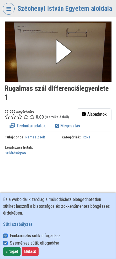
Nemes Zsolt (35, 137)
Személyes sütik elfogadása (34, 243)
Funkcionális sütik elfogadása (35, 235)
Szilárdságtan (15, 153)
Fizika (86, 137)
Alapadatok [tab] (96, 114)
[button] (58, 52)
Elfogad (12, 251)
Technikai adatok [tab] (30, 126)
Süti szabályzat (17, 224)
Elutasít (30, 251)
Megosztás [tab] (69, 126)
